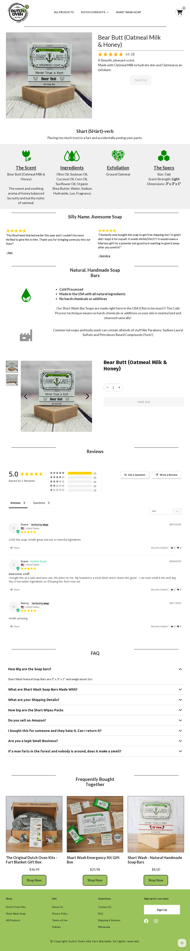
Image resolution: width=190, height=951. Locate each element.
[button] (173, 547)
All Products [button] (13, 920)
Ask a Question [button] (136, 474)
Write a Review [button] (168, 474)
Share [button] (16, 547)
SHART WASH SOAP (128, 12)
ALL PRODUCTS (64, 12)
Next (87, 396)
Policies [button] (56, 926)
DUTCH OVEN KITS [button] (93, 12)
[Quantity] (107, 387)
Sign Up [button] (162, 909)
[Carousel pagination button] (12, 367)
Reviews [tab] (16, 503)
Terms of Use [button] (60, 920)
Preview (25, 396)
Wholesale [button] (104, 926)
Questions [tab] (39, 503)
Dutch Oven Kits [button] (16, 906)
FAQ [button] (100, 913)
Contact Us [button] (104, 906)
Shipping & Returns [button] (109, 920)
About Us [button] (57, 906)
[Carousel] (49, 75)
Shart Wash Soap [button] (16, 913)
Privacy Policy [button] (60, 913)
